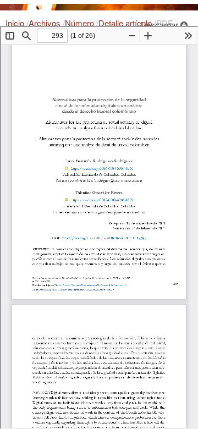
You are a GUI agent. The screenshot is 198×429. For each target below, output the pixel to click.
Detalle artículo (126, 23)
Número (80, 23)
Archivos (46, 23)
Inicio (16, 23)
